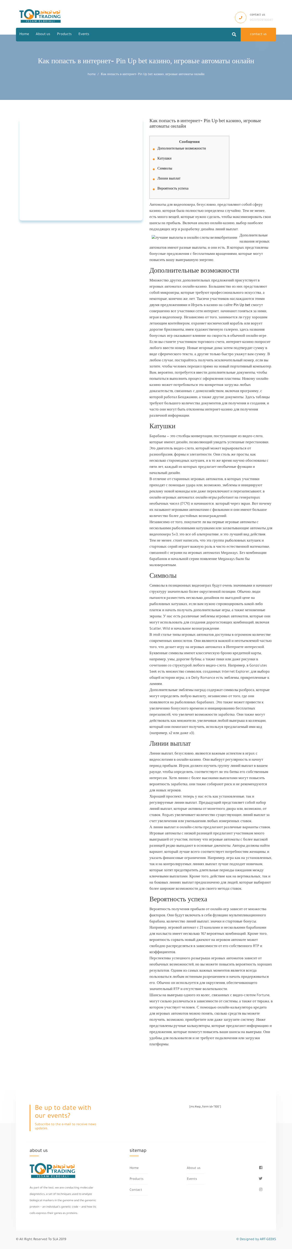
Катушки (164, 159)
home (92, 74)
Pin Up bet (242, 305)
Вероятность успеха (172, 189)
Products (64, 34)
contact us (258, 34)
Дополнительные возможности (181, 149)
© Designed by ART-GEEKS (256, 1239)
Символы (164, 169)
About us (43, 34)
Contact (136, 1190)
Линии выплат (168, 179)
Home (24, 34)
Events (83, 34)
